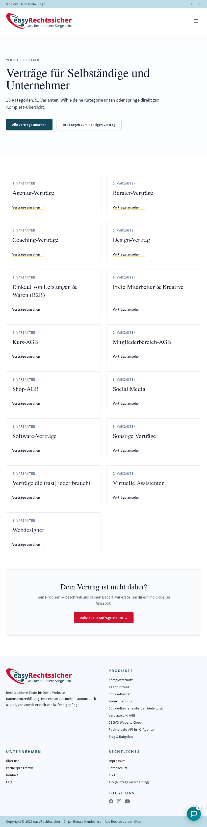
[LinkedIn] (199, 4)
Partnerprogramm (19, 768)
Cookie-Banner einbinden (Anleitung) (136, 708)
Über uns (12, 761)
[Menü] (196, 21)
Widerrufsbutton (121, 701)
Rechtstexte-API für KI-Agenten (132, 729)
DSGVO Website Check (126, 722)
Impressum (117, 761)
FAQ (9, 782)
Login (41, 4)
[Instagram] (119, 801)
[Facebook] (192, 4)
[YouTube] (127, 801)
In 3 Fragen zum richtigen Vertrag (89, 124)
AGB (112, 775)
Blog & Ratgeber (121, 736)
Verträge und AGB (122, 715)
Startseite (12, 4)
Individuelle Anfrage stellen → (103, 617)
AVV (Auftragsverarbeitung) (129, 782)
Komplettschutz (121, 680)
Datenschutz (118, 768)
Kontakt (12, 775)
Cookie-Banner (120, 694)
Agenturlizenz (119, 687)
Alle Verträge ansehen (29, 124)
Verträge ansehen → (28, 207)
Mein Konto (28, 4)
